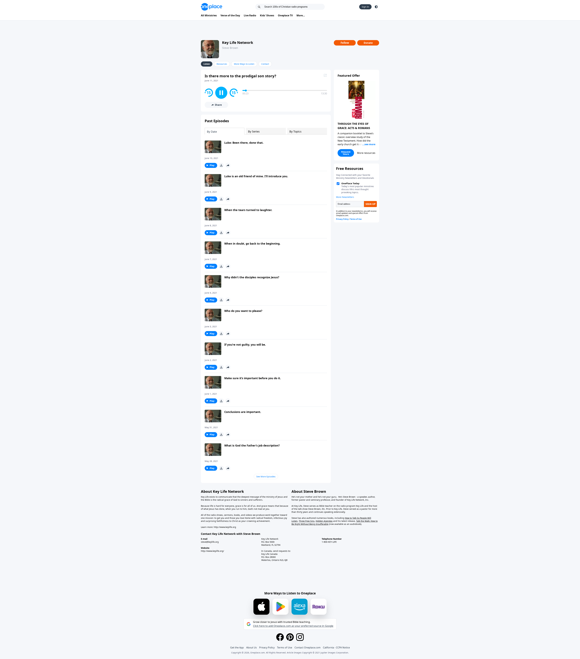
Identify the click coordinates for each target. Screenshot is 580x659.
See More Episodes (266, 476)
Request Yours (346, 152)
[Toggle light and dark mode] (376, 7)
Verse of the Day (230, 15)
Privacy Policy (267, 647)
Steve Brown (230, 48)
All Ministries (209, 15)
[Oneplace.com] (211, 7)
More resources (366, 153)
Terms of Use (284, 647)
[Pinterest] (290, 637)
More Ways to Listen (244, 63)
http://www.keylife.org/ (212, 550)
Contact (265, 63)
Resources (222, 63)
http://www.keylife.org (225, 527)
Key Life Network (237, 42)
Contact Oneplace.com (308, 647)
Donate (368, 42)
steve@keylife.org (210, 541)
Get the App (237, 647)
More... (300, 15)
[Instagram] (300, 637)
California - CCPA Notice (336, 647)
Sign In (365, 6)
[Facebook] (280, 637)
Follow (345, 42)
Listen (206, 63)
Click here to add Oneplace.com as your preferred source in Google (293, 626)
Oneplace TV (285, 15)
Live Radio (250, 15)
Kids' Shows (267, 15)
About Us (251, 647)
